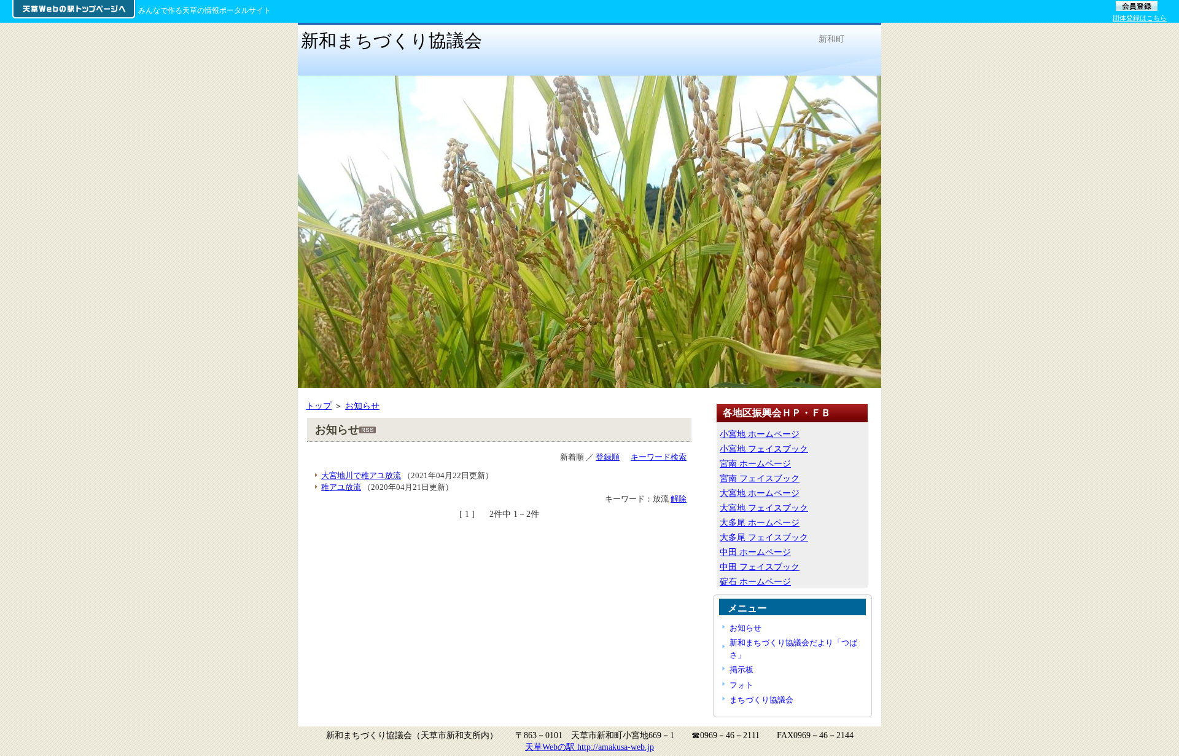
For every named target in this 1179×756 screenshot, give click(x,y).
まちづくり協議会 (761, 699)
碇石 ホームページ (755, 581)
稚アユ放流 (341, 487)
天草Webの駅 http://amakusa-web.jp (589, 747)
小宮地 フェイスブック (764, 449)
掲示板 (741, 669)
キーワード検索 (659, 457)
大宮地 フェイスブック (764, 508)
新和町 (831, 39)
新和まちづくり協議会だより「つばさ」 (793, 648)
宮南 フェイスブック (760, 478)
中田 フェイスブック (760, 567)
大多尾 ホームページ (760, 522)
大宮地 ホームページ (760, 493)
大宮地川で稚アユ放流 (361, 475)
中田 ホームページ (755, 552)
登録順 (608, 457)
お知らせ (362, 406)
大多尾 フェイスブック (764, 537)
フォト (741, 685)
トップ (319, 406)
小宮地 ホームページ (760, 434)
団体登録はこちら (1140, 18)
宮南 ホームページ (755, 463)
